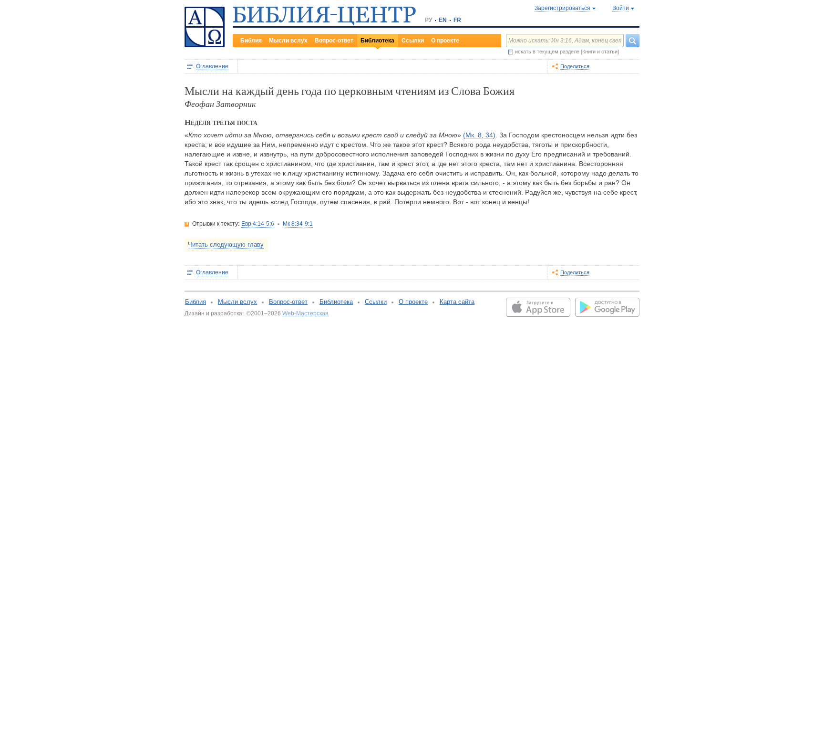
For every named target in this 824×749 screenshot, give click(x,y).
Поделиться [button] (574, 66)
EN (443, 20)
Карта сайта (457, 301)
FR (457, 20)
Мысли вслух (288, 40)
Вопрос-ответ (334, 40)
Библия (251, 40)
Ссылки (413, 40)
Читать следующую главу (226, 244)
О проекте (445, 40)
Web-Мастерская (305, 313)
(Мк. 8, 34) (479, 135)
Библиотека (377, 40)
